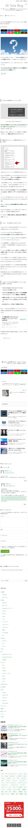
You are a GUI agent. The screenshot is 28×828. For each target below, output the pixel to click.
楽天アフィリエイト (5, 794)
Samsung (24, 778)
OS (14, 778)
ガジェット (3, 662)
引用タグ (15, 791)
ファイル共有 (5, 632)
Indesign (4, 692)
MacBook (4, 670)
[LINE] (17, 33)
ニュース (2, 714)
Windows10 (14, 361)
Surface (3, 668)
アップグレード (23, 780)
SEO (1, 651)
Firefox (3, 616)
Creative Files (5, 695)
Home (3, 15)
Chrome (4, 613)
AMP (2, 773)
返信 (25, 480)
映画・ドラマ (3, 711)
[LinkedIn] (24, 30)
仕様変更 (24, 789)
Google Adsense (4, 684)
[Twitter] (4, 30)
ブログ (2, 649)
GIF (2, 776)
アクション (15, 780)
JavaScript (4, 594)
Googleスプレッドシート (7, 608)
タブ (14, 787)
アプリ (7, 782)
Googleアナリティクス (7, 654)
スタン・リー (4, 787)
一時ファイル (9, 363)
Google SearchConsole (7, 657)
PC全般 (7, 15)
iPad (3, 665)
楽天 (25, 791)
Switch (2, 780)
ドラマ (25, 787)
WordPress (3, 638)
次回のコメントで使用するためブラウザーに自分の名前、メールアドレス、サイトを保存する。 (14, 547)
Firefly (25, 773)
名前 (2, 529)
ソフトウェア (5, 627)
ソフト (10, 787)
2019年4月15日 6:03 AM (9, 473)
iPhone (3, 676)
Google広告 (3, 686)
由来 (17, 794)
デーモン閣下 (19, 787)
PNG (18, 778)
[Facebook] (10, 30)
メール (3, 619)
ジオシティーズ (14, 785)
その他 (2, 716)
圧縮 (6, 791)
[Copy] (24, 33)
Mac (3, 635)
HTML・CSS (4, 597)
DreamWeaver (5, 703)
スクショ (23, 785)
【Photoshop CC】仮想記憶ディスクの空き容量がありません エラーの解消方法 (17, 412)
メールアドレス (4, 535)
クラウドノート (4, 785)
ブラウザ (9, 789)
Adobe (2, 689)
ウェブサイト (3, 540)
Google (6, 776)
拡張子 (3, 630)
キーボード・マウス (6, 673)
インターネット (5, 624)
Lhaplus (3, 778)
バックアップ (19, 361)
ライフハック (3, 705)
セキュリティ (5, 605)
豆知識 (2, 708)
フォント (3, 789)
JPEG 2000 (19, 776)
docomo (20, 773)
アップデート (23, 363)
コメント (2, 516)
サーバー (4, 646)
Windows (13, 15)
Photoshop (4, 697)
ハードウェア (5, 621)
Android (3, 678)
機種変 (12, 794)
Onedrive (9, 778)
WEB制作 (2, 592)
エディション (13, 782)
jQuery (24, 776)
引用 (10, 791)
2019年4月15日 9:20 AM (10, 485)
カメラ (3, 681)
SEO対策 (4, 659)
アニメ (2, 782)
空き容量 (18, 363)
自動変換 (21, 794)
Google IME (12, 776)
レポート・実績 (16, 789)
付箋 (2, 791)
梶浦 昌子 (7, 470)
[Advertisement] (14, 85)
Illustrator (4, 700)
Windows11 (4, 602)
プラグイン (4, 640)
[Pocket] (10, 33)
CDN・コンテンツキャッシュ (11, 773)
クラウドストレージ (22, 782)
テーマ (3, 643)
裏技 (26, 794)
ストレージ (14, 363)
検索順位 (20, 791)
